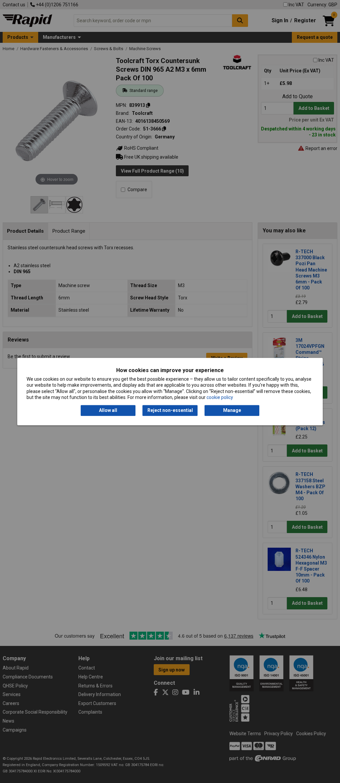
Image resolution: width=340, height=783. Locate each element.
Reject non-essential (170, 410)
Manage (232, 410)
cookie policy (220, 397)
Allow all (108, 410)
